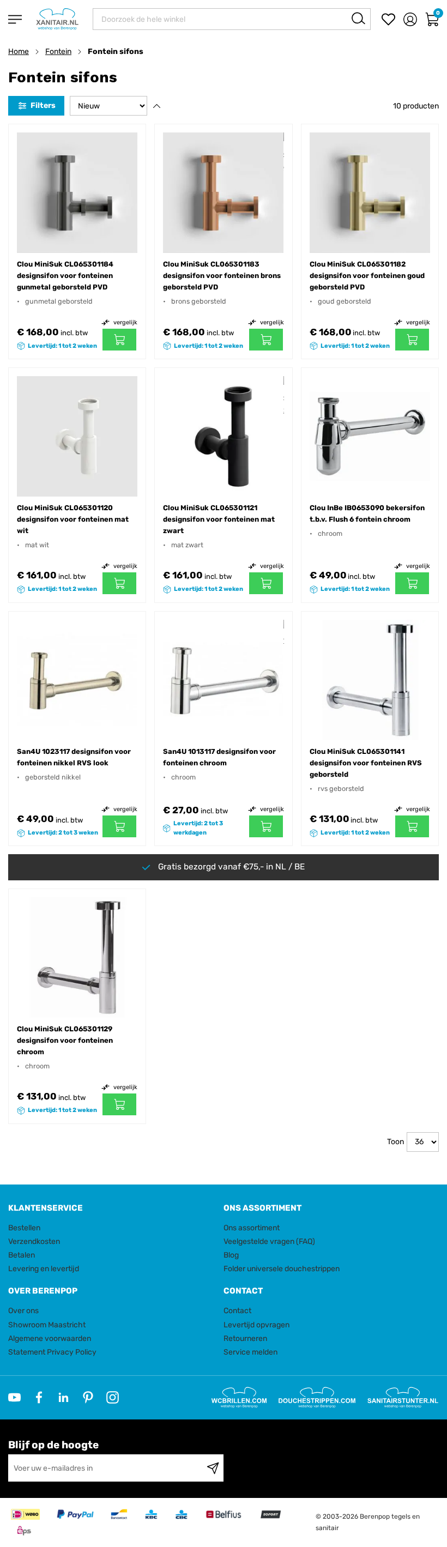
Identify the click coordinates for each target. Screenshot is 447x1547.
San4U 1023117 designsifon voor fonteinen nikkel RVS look (74, 757)
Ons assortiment (252, 1227)
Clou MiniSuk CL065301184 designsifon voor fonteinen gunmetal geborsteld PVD (65, 275)
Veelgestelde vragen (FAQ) (269, 1241)
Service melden (250, 1352)
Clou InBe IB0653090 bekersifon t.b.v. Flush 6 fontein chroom (367, 513)
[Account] (410, 19)
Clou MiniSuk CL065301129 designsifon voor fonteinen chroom (65, 1040)
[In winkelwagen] (119, 340)
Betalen (21, 1255)
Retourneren (245, 1338)
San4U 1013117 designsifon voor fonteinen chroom (219, 757)
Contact (237, 1310)
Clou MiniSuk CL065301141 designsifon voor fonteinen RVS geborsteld (366, 762)
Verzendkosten (34, 1241)
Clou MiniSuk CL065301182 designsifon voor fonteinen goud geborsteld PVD (367, 275)
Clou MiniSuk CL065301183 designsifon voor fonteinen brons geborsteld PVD (222, 275)
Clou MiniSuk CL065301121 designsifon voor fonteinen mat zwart (219, 519)
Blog (231, 1255)
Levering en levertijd (43, 1268)
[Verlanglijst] (388, 19)
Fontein (58, 51)
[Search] (358, 18)
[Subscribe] (213, 1468)
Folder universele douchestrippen (282, 1268)
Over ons (23, 1310)
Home (18, 51)
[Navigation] (15, 19)
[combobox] (232, 19)
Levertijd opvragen (256, 1325)
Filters (43, 105)
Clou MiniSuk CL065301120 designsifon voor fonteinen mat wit (73, 519)
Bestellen (24, 1227)
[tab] (111, 1208)
